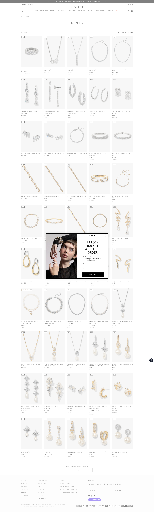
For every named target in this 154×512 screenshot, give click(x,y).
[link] (93, 235)
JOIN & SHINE (92, 274)
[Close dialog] (106, 235)
